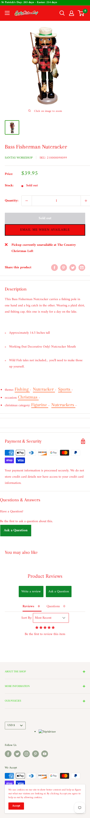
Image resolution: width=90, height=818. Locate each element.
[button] (45, 230)
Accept (16, 805)
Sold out (45, 218)
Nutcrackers (63, 404)
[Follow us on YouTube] (44, 753)
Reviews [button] (28, 606)
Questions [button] (53, 606)
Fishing (22, 389)
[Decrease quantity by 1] (27, 201)
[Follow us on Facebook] (8, 753)
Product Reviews (45, 576)
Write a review (31, 592)
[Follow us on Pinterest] (35, 753)
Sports (65, 389)
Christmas (28, 397)
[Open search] (62, 13)
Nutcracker (44, 389)
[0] (81, 13)
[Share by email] (81, 267)
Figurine (39, 404)
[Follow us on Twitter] (17, 753)
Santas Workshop (19, 157)
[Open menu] (7, 13)
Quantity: (11, 201)
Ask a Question (16, 530)
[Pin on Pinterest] (63, 267)
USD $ (11, 725)
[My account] (71, 13)
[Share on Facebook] (54, 267)
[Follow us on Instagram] (26, 753)
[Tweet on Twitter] (72, 267)
